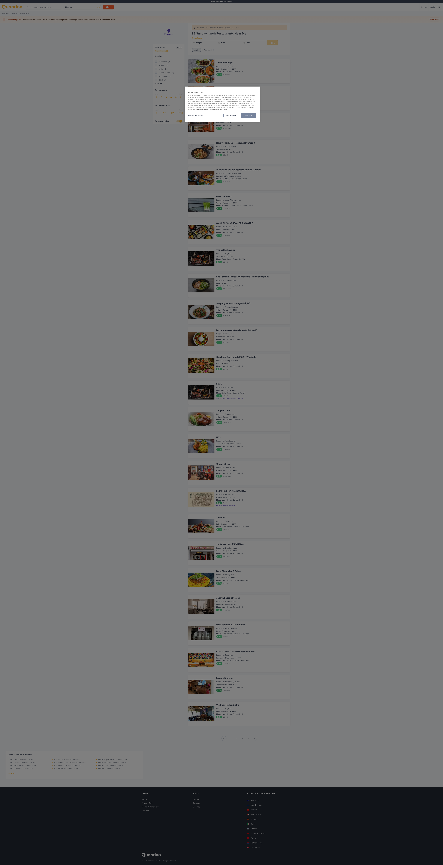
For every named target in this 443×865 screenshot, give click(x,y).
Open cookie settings (195, 115)
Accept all (248, 115)
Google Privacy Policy (220, 109)
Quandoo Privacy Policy (205, 109)
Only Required (231, 115)
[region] (222, 104)
